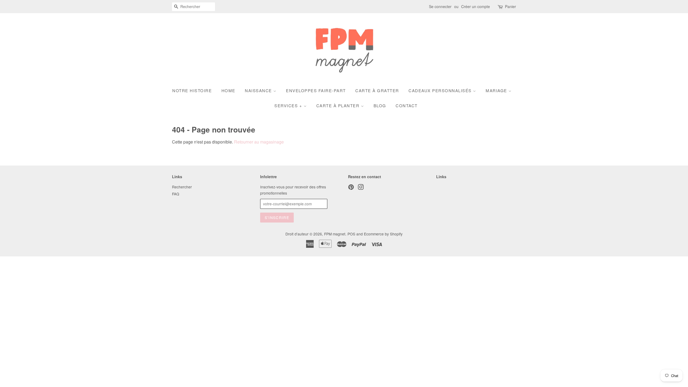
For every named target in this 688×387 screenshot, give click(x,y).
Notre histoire (192, 90)
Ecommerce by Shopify (383, 233)
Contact (407, 105)
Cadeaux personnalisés (440, 90)
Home (228, 90)
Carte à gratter (377, 90)
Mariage (497, 90)
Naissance (259, 90)
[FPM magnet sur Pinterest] (351, 188)
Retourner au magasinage (259, 142)
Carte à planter (338, 105)
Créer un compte (475, 6)
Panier (510, 6)
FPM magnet (334, 233)
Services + (289, 105)
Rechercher (182, 186)
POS (351, 233)
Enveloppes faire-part (316, 90)
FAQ (175, 193)
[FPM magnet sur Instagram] (361, 188)
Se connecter (440, 6)
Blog (380, 105)
